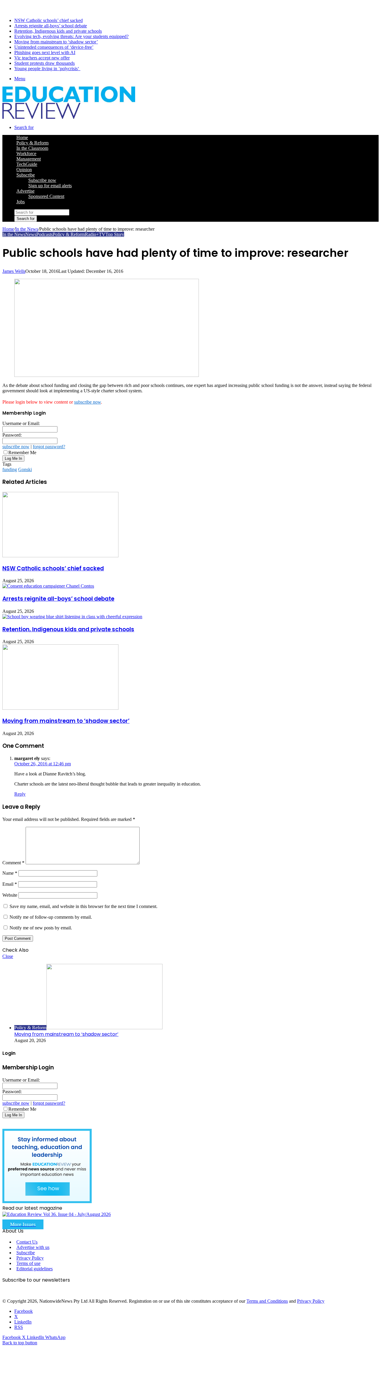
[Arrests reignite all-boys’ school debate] (48, 585)
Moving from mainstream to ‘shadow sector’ (56, 41)
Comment (13, 862)
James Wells (13, 271)
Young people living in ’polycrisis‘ (47, 68)
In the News (26, 229)
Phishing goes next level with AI (44, 52)
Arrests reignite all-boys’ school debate (50, 25)
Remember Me (22, 452)
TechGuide (26, 164)
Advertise (25, 190)
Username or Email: (21, 423)
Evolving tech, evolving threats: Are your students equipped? (71, 36)
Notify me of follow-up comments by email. (51, 917)
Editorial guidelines (34, 1268)
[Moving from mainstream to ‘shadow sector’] (60, 708)
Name (9, 873)
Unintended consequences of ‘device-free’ (53, 47)
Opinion (24, 169)
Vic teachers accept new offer (42, 57)
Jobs (20, 201)
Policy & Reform (32, 142)
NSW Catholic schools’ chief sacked (48, 20)
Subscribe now (42, 180)
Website (9, 895)
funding (9, 469)
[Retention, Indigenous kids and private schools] (72, 616)
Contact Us (27, 1241)
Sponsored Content (46, 196)
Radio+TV (95, 234)
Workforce (26, 153)
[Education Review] (68, 117)
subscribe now (87, 402)
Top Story (114, 234)
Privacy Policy (30, 1257)
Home (8, 229)
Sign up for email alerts (50, 185)
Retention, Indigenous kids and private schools (58, 31)
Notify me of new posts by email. (41, 927)
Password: (12, 435)
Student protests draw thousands (44, 63)
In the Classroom (32, 148)
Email (9, 884)
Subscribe (25, 174)
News (30, 234)
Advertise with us (32, 1247)
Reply (20, 794)
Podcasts (44, 234)
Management (28, 158)
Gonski (25, 469)
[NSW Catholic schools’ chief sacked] (60, 555)
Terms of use (28, 1263)
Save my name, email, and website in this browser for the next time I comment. (83, 906)
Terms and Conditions (267, 1301)
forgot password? (49, 446)
